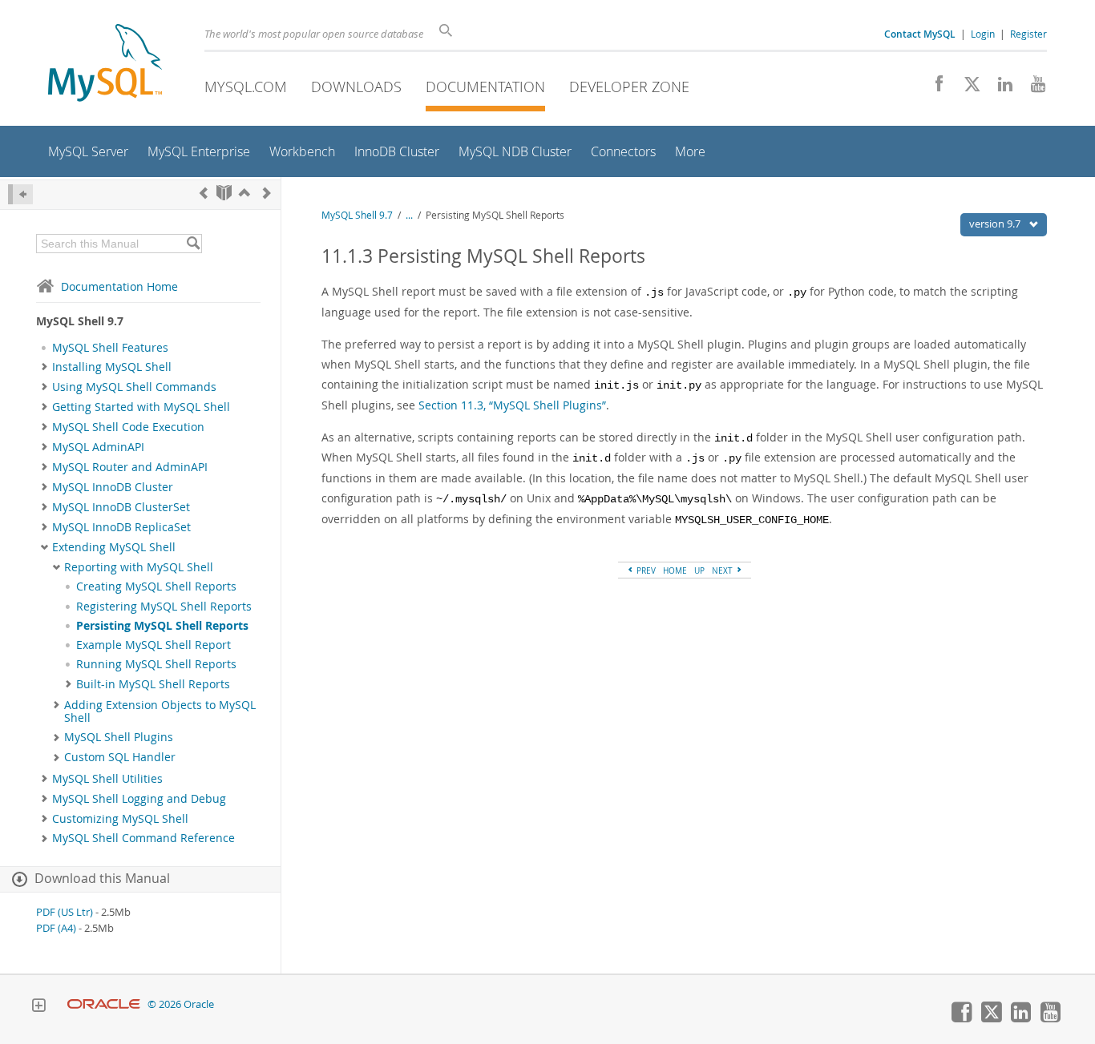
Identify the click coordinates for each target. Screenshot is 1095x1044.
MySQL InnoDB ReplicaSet (121, 527)
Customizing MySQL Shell (120, 819)
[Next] (267, 192)
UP (699, 570)
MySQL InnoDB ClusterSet (121, 507)
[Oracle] (103, 1004)
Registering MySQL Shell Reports (164, 606)
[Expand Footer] (38, 1007)
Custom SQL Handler (120, 757)
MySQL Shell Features (110, 348)
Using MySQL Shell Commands (134, 387)
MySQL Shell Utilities (107, 779)
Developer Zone (629, 86)
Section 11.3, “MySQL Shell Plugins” (512, 405)
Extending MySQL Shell (114, 547)
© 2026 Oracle (180, 1004)
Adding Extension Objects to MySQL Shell (160, 711)
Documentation (485, 86)
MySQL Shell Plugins (118, 737)
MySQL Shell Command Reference (143, 838)
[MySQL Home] (105, 64)
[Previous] (203, 192)
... (409, 215)
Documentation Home (119, 286)
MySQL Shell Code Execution (128, 427)
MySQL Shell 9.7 (357, 215)
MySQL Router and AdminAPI (130, 467)
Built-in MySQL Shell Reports (153, 684)
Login (983, 33)
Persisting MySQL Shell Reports (162, 626)
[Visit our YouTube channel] (1032, 88)
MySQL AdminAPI (98, 447)
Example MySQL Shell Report (153, 645)
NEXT (723, 570)
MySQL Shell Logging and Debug (139, 799)
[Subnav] (44, 367)
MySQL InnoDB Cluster (112, 487)
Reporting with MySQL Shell (138, 567)
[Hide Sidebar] (20, 194)
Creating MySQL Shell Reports (156, 586)
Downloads (356, 86)
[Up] (244, 192)
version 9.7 (996, 223)
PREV (645, 570)
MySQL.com (245, 86)
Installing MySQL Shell (112, 367)
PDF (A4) (56, 928)
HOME (675, 570)
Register (1028, 33)
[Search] (192, 243)
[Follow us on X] (966, 88)
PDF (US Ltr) (64, 912)
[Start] (224, 192)
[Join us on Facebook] (933, 88)
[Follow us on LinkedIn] (999, 88)
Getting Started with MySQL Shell (141, 407)
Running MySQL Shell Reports (156, 664)
